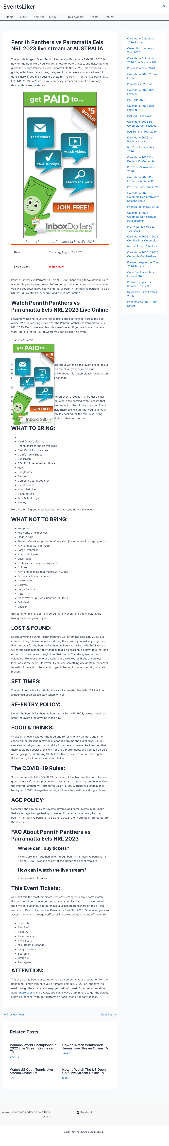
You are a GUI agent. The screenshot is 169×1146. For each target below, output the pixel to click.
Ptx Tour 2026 (136, 99)
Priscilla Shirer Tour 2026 (143, 206)
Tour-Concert (76, 16)
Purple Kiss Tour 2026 (141, 68)
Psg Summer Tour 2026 (142, 131)
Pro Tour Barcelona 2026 (143, 187)
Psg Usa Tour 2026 (139, 115)
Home (9, 16)
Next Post (109, 1014)
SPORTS (54, 16)
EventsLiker (19, 6)
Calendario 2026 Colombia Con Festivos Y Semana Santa (143, 196)
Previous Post (14, 1014)
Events (94, 16)
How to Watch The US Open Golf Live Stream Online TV (84, 1071)
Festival (39, 16)
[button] (164, 6)
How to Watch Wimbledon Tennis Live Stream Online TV (85, 1046)
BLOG (22, 16)
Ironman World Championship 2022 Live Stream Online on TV (33, 1048)
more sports (27, 992)
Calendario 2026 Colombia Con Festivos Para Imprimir (141, 216)
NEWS (111, 16)
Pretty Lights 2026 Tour (142, 246)
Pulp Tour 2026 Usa (139, 84)
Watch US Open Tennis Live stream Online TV (31, 1071)
